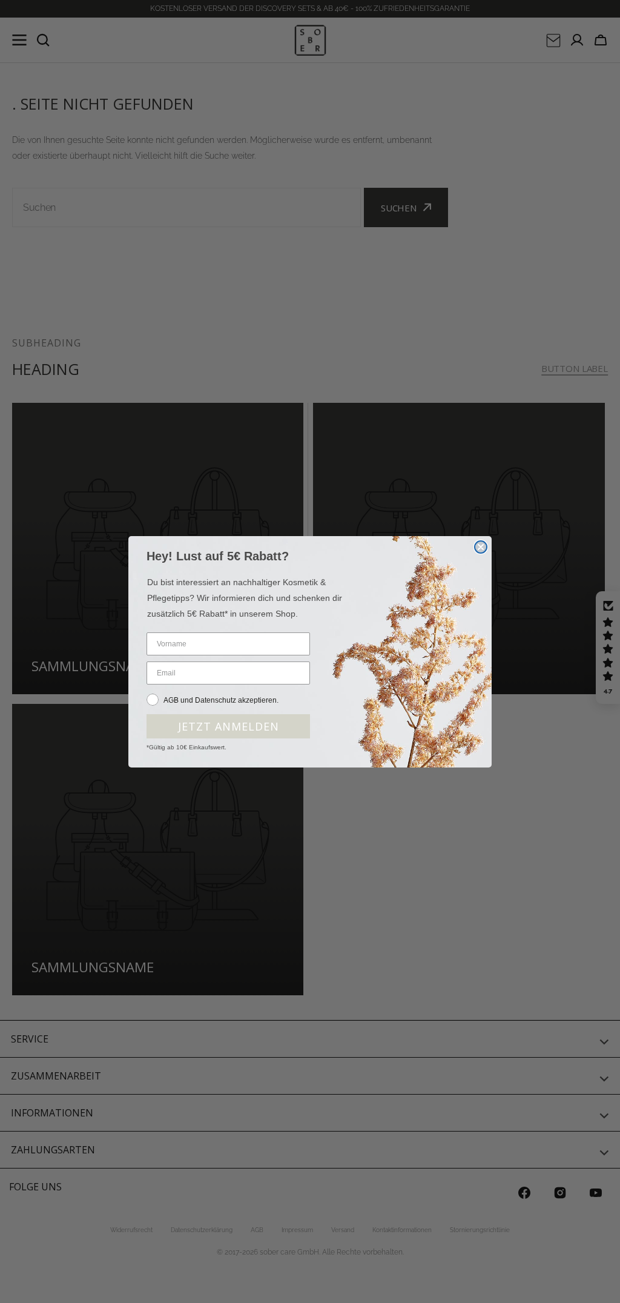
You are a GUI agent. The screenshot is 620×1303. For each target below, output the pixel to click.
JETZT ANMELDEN (228, 726)
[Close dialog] (481, 547)
